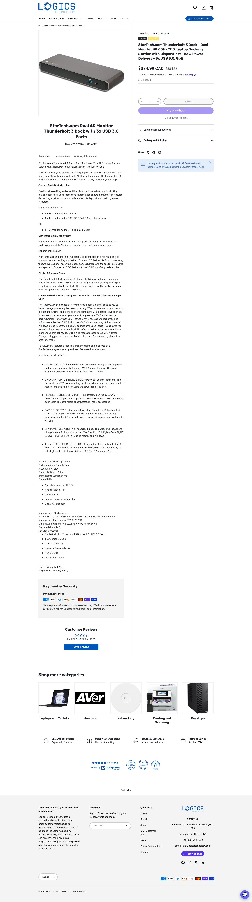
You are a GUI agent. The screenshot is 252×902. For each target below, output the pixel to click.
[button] (212, 8)
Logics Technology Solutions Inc (57, 891)
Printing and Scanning (162, 720)
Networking (125, 718)
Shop (100, 18)
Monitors (90, 718)
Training (89, 18)
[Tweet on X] (148, 152)
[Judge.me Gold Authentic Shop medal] (143, 765)
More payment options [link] (176, 118)
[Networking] (126, 698)
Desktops (198, 718)
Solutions (73, 18)
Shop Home (43, 26)
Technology (54, 18)
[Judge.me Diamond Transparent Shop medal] (131, 765)
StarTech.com (144, 33)
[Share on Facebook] (154, 152)
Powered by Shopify (78, 891)
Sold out (188, 101)
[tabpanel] (81, 367)
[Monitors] (90, 698)
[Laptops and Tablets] (54, 698)
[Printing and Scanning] (161, 698)
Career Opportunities (150, 846)
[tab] (44, 156)
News (114, 18)
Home (41, 18)
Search (144, 819)
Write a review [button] (81, 646)
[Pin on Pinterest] (159, 152)
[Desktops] (197, 698)
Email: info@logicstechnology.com (192, 845)
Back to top (126, 790)
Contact (124, 18)
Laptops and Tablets (54, 718)
